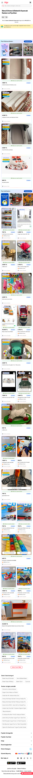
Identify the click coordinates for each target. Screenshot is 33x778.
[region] (17, 49)
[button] (2, 2)
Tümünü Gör (28, 41)
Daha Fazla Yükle (16, 667)
